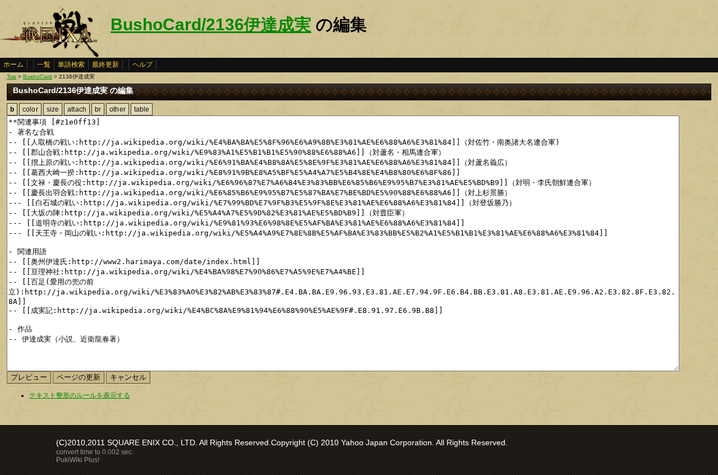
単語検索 (71, 64)
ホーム (13, 64)
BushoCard (37, 76)
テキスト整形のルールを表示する (79, 395)
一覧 (43, 64)
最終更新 (105, 64)
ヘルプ (142, 64)
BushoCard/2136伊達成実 (211, 24)
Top (11, 76)
